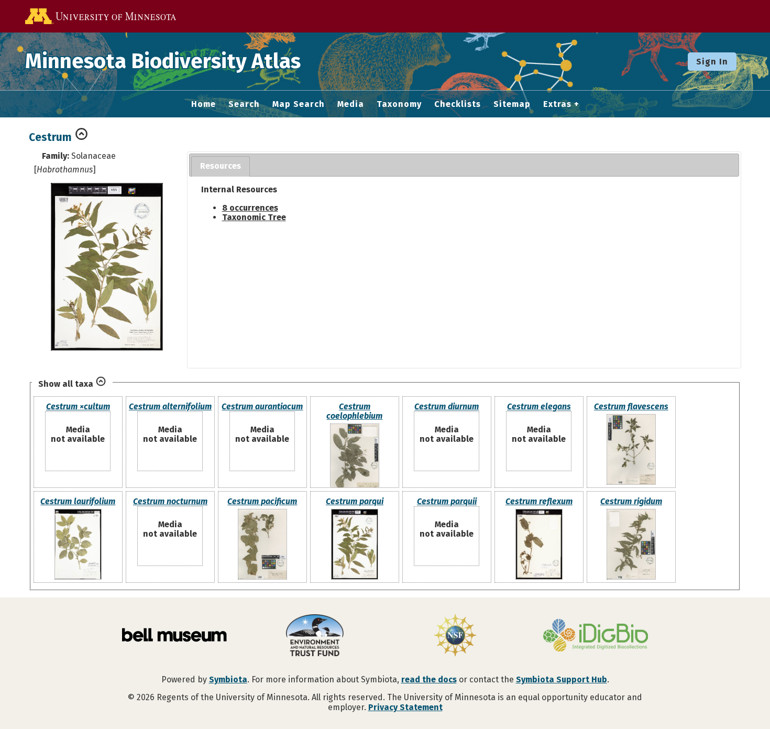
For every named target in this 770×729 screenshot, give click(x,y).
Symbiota (228, 679)
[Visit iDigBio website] (595, 636)
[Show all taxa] (100, 384)
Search (244, 104)
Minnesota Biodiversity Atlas (163, 61)
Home (203, 104)
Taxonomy (399, 104)
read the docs (429, 679)
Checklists (457, 104)
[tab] (220, 166)
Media (350, 104)
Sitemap (512, 104)
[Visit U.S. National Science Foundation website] (455, 636)
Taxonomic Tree (254, 217)
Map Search (298, 104)
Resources (220, 166)
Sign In (712, 62)
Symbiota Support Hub (561, 679)
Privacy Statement (405, 707)
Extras (557, 104)
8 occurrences (250, 208)
